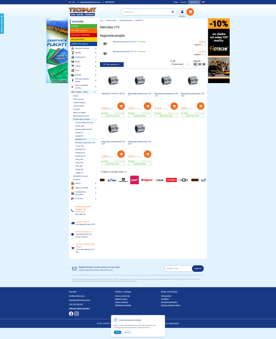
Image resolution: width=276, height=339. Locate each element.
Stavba (78, 66)
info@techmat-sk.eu (77, 296)
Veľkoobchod (194, 2)
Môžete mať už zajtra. (113, 115)
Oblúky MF (79, 169)
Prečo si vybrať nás (122, 296)
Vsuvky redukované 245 (84, 123)
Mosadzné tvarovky (80, 176)
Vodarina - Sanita (111, 20)
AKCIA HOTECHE (77, 39)
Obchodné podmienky (169, 302)
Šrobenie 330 (80, 149)
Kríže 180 (79, 166)
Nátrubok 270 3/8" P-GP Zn (113, 93)
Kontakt (184, 2)
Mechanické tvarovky (81, 116)
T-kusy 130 (79, 146)
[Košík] (190, 12)
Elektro (78, 183)
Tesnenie (76, 109)
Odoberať (198, 268)
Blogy (176, 2)
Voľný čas (79, 199)
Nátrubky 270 (80, 139)
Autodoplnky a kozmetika (80, 193)
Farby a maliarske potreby (81, 86)
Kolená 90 (79, 136)
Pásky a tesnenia (81, 188)
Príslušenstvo (80, 57)
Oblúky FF (79, 173)
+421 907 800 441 (76, 304)
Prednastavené (177, 64)
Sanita (75, 96)
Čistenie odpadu (79, 103)
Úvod (73, 2)
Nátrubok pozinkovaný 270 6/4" (139, 142)
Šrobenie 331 (80, 153)
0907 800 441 (109, 2)
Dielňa (77, 62)
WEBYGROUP (174, 323)
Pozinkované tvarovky (125, 20)
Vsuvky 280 (79, 126)
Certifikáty (165, 299)
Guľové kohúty (78, 106)
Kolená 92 (79, 133)
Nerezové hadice (79, 113)
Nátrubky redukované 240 (85, 143)
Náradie (78, 53)
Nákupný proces (121, 299)
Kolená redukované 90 (83, 129)
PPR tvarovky (78, 99)
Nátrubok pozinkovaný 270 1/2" (125, 51)
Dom (77, 70)
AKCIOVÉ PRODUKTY (79, 31)
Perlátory (76, 179)
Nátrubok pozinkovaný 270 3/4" (192, 94)
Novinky (74, 26)
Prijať (117, 332)
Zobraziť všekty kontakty (79, 308)
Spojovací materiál (82, 48)
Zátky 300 (79, 159)
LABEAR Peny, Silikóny (79, 44)
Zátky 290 (79, 163)
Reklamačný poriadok (123, 305)
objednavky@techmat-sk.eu (90, 2)
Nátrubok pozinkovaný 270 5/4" (125, 42)
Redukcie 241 (80, 156)
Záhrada (78, 75)
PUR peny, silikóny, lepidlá (82, 80)
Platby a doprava (121, 302)
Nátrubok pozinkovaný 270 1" (139, 94)
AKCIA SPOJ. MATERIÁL (80, 35)
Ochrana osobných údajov (170, 305)
